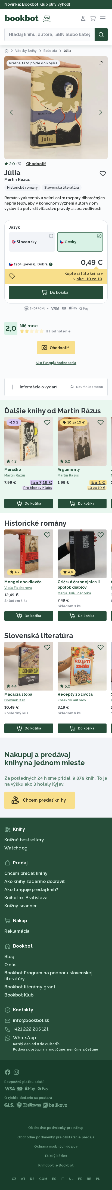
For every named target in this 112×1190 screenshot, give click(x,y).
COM (43, 1179)
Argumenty (69, 469)
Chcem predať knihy (26, 873)
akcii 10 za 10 (89, 279)
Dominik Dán (14, 700)
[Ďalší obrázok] (100, 112)
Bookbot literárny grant (29, 986)
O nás (10, 964)
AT (23, 1179)
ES (54, 1179)
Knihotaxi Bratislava (26, 897)
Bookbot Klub (18, 995)
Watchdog (15, 848)
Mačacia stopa (18, 694)
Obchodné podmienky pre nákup (55, 1128)
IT (62, 1179)
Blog (9, 956)
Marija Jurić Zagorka (74, 593)
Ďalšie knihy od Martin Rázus (52, 411)
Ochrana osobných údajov (56, 1146)
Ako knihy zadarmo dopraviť (34, 881)
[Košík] (93, 18)
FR (80, 1179)
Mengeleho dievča (23, 582)
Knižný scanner (20, 905)
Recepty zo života (75, 694)
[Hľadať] (101, 34)
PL (98, 1179)
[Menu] (103, 18)
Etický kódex (56, 1156)
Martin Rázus (17, 179)
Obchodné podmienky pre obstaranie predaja (55, 1137)
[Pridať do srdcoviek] (103, 173)
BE (89, 1179)
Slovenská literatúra (38, 636)
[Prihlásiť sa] (83, 18)
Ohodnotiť (36, 164)
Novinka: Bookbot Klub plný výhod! (37, 4)
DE (32, 1179)
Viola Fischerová (18, 588)
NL (71, 1179)
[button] (56, 107)
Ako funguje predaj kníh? (31, 889)
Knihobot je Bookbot (56, 1165)
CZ (14, 1179)
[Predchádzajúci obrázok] (11, 112)
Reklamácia (17, 931)
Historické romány (35, 523)
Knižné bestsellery (24, 839)
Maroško (12, 469)
